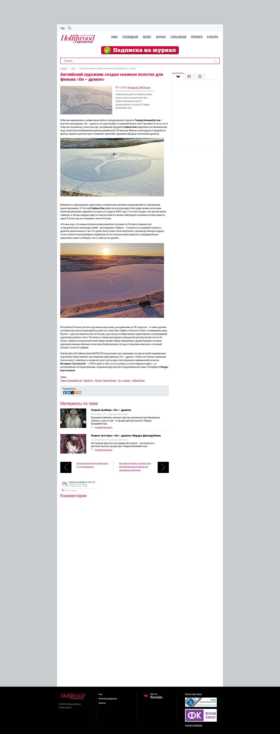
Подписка (102, 703)
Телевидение (130, 37)
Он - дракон (124, 380)
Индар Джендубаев (105, 380)
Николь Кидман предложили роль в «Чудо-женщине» (92, 465)
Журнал (161, 37)
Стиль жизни (178, 37)
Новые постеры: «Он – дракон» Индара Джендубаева (126, 435)
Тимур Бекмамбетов (71, 380)
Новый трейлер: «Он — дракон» (111, 410)
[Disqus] (114, 542)
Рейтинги (197, 37)
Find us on (156, 696)
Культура (212, 37)
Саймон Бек (138, 380)
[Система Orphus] (79, 491)
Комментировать (103, 427)
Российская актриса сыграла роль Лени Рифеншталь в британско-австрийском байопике (135, 466)
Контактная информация (108, 699)
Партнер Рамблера (193, 725)
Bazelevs (88, 380)
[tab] (178, 76)
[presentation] (178, 76)
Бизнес (147, 37)
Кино (114, 37)
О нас (100, 694)
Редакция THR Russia (139, 87)
